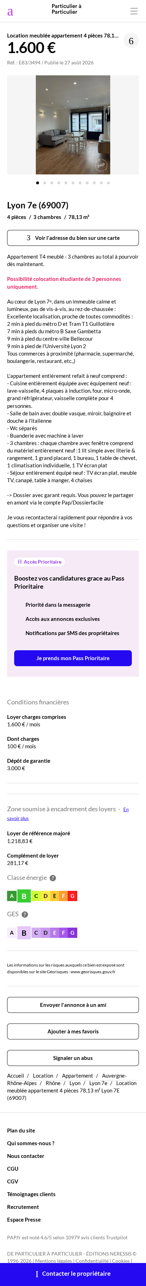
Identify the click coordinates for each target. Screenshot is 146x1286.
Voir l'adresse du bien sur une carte (77, 238)
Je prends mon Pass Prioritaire (73, 658)
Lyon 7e (98, 1083)
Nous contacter (25, 1156)
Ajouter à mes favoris (73, 1031)
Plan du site (21, 1130)
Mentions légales (53, 1261)
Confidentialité (91, 1261)
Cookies (121, 1261)
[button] (37, 180)
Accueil (15, 1075)
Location (43, 1075)
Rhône (53, 1083)
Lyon (74, 1083)
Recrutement (23, 1207)
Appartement (77, 1075)
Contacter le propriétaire (76, 1273)
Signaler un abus (73, 1058)
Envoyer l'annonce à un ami (73, 1005)
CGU (12, 1168)
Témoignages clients (31, 1194)
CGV (12, 1181)
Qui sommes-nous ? (30, 1143)
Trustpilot (117, 1237)
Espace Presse (24, 1219)
